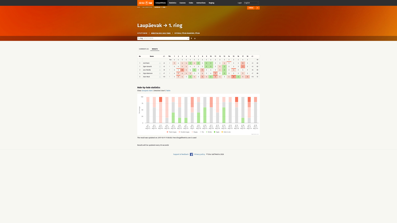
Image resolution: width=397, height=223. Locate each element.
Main (138, 7)
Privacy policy (199, 154)
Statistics (172, 3)
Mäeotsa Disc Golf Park (161, 33)
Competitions (160, 3)
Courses (183, 3)
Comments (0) (144, 49)
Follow (251, 8)
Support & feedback (180, 154)
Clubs (191, 3)
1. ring (175, 25)
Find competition (147, 7)
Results (155, 49)
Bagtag (211, 3)
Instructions (201, 3)
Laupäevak (149, 25)
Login (240, 3)
